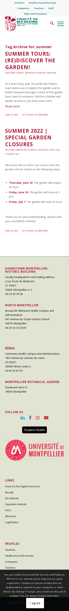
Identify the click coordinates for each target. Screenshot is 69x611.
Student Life (12, 154)
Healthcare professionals (42, 2)
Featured (10, 72)
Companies (23, 8)
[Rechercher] (50, 23)
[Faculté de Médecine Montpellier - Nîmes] (28, 23)
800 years (10, 516)
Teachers (39, 8)
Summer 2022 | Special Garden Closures (28, 137)
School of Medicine (37, 114)
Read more (12, 106)
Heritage (51, 72)
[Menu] (59, 23)
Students (19, 2)
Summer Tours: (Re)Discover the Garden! (30, 60)
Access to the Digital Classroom (22, 486)
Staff (51, 8)
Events (20, 72)
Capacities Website (15, 504)
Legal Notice (12, 522)
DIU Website (12, 498)
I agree (35, 603)
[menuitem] (19, 3)
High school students (35, 13)
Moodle (9, 492)
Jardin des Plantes (35, 72)
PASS (8, 510)
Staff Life (54, 149)
